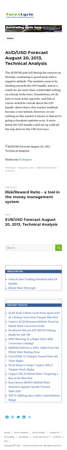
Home (7, 432)
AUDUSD (9, 171)
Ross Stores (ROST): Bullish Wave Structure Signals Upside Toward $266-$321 (29, 387)
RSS (6, 441)
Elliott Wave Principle (22, 287)
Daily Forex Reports (46, 167)
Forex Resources (41, 437)
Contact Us (54, 432)
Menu (10, 38)
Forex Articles (38, 432)
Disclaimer (24, 437)
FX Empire (25, 159)
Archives (57, 437)
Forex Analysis (21, 432)
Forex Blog (9, 437)
